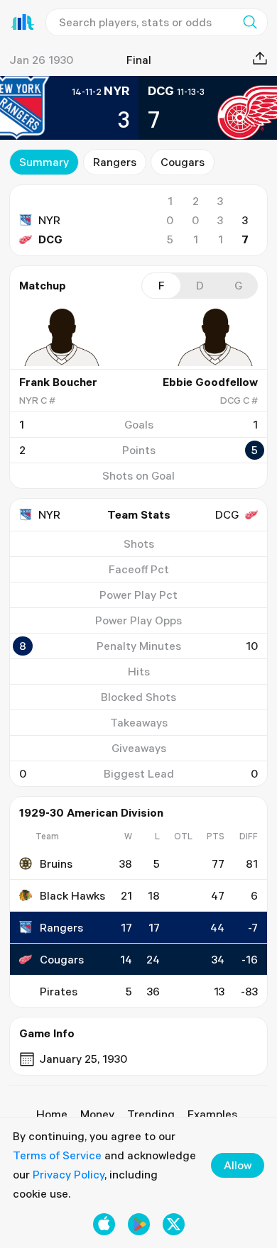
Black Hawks (72, 895)
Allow (237, 1165)
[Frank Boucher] (61, 337)
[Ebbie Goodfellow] (215, 337)
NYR (49, 220)
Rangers (114, 162)
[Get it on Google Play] (139, 1224)
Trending (151, 1114)
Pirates (58, 991)
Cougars (183, 162)
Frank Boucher (58, 382)
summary (44, 162)
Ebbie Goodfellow (210, 382)
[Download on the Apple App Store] (104, 1224)
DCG (50, 239)
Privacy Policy (68, 1174)
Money (97, 1114)
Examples (212, 1114)
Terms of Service (57, 1155)
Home (51, 1114)
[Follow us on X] (173, 1224)
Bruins (56, 863)
